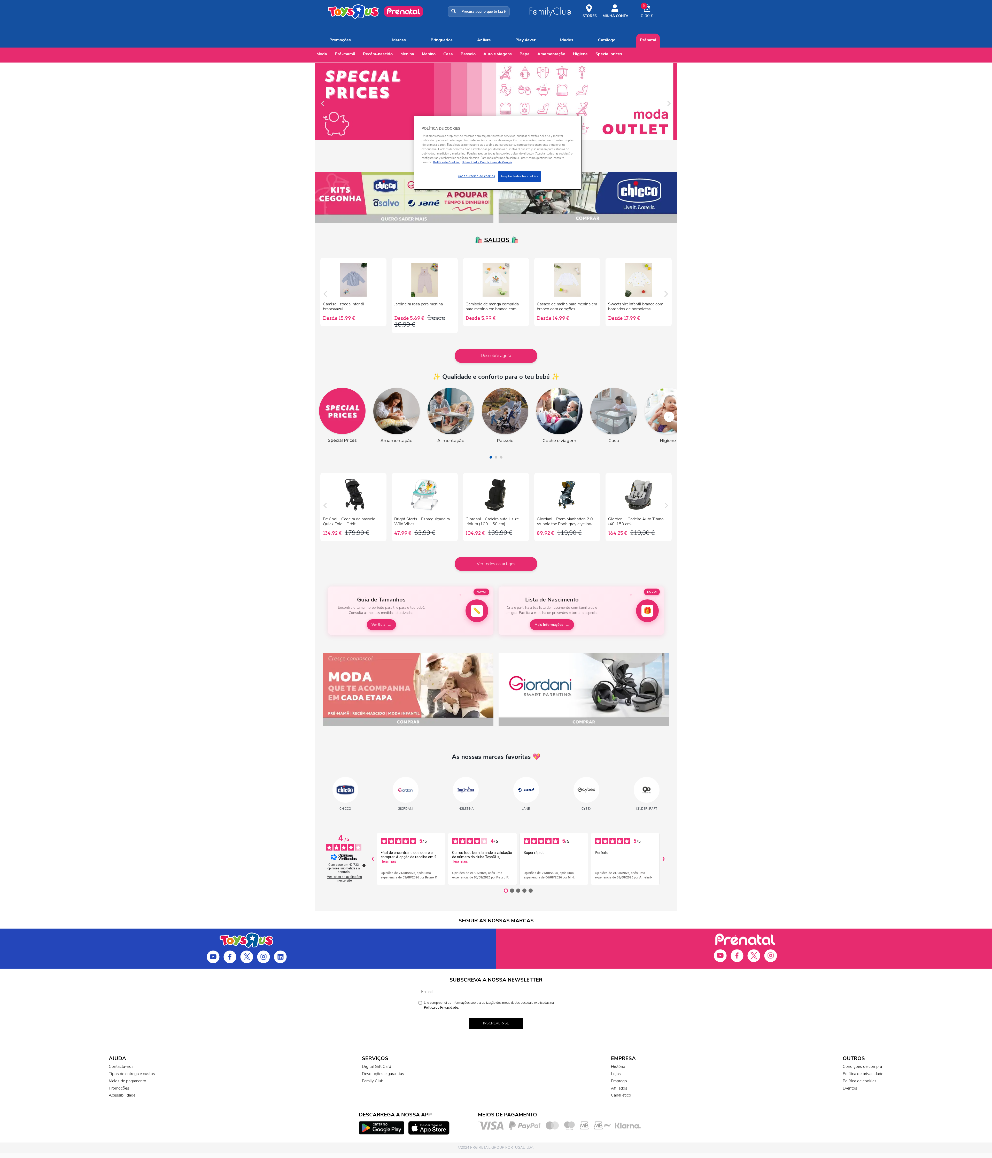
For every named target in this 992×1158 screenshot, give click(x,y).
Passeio (468, 54)
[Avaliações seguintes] (663, 859)
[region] (498, 153)
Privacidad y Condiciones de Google (487, 162)
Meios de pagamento (127, 1081)
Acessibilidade (122, 1095)
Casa (448, 54)
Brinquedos (442, 40)
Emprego (619, 1081)
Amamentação (551, 54)
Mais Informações (548, 624)
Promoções (340, 40)
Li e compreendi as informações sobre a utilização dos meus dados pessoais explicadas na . (489, 1005)
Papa (525, 54)
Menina (407, 54)
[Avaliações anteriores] (372, 859)
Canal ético (621, 1095)
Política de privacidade (863, 1074)
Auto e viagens (497, 54)
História (618, 1066)
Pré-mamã (345, 54)
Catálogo (606, 40)
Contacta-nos (121, 1066)
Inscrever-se (496, 1023)
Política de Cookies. (446, 162)
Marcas (399, 40)
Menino (429, 54)
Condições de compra (862, 1066)
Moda (321, 54)
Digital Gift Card (376, 1066)
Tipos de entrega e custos (132, 1074)
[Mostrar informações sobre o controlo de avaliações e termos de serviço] (364, 865)
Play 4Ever (525, 40)
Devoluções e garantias (383, 1074)
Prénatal (648, 40)
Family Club (372, 1081)
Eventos (850, 1088)
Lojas (616, 1074)
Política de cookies (860, 1081)
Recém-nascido (378, 54)
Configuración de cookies (476, 176)
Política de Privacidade (441, 1007)
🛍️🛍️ (496, 240)
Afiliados (619, 1088)
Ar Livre (484, 40)
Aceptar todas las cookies (519, 176)
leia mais (389, 861)
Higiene (580, 54)
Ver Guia (378, 624)
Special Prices (608, 54)
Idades (566, 40)
